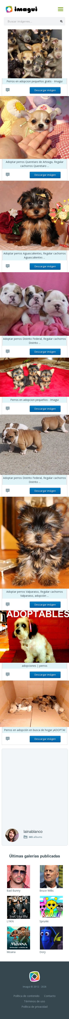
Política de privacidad (34, 1006)
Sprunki (43, 921)
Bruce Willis (46, 890)
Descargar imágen (45, 90)
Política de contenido (26, 996)
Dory (42, 952)
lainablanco (33, 831)
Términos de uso (34, 1001)
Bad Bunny (13, 890)
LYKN (10, 921)
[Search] (61, 21)
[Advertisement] (34, 792)
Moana (11, 952)
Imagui (26, 986)
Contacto (50, 996)
